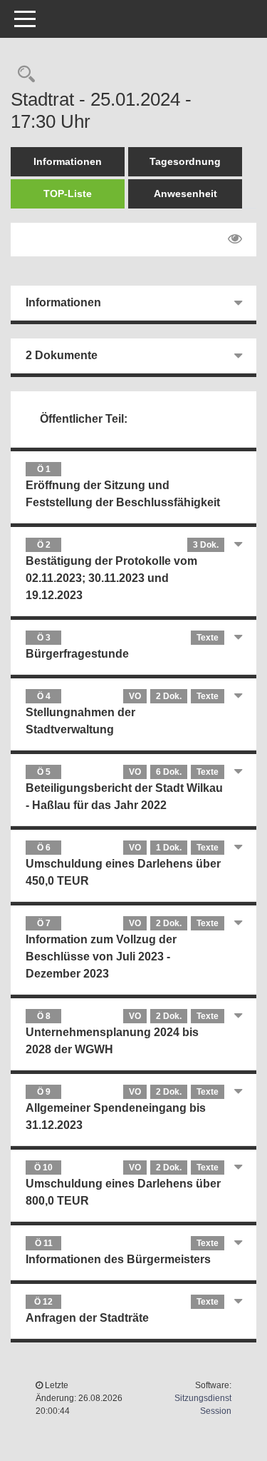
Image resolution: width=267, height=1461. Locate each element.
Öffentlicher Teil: (83, 419)
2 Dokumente (62, 355)
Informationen (67, 161)
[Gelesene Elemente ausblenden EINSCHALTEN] (235, 239)
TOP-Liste (67, 193)
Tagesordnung (185, 161)
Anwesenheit (185, 193)
